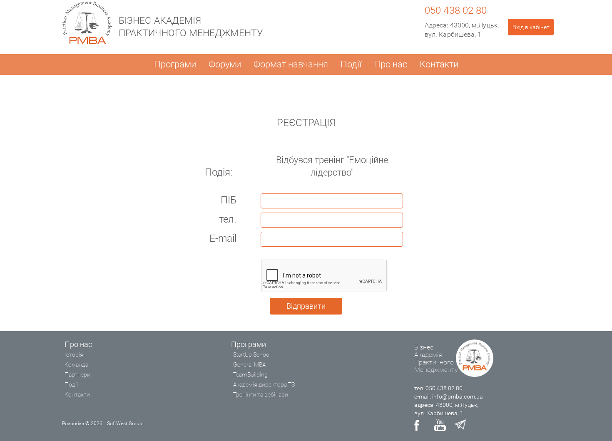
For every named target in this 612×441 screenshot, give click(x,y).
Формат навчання (291, 64)
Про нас (390, 64)
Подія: (218, 172)
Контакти (439, 64)
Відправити (306, 306)
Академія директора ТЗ (264, 384)
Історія (74, 354)
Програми (175, 64)
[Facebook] (420, 425)
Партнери (77, 374)
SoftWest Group (124, 423)
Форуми (225, 64)
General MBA (249, 364)
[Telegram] (460, 425)
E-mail (222, 238)
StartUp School (252, 354)
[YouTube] (440, 425)
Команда (76, 364)
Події (351, 64)
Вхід (531, 27)
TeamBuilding (250, 374)
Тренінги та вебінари (260, 394)
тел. (227, 219)
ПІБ (228, 200)
